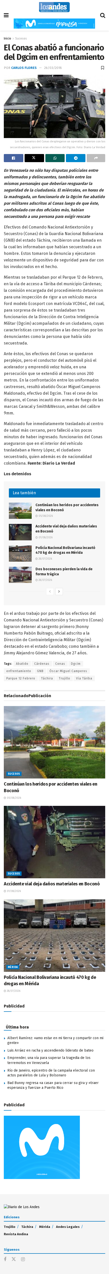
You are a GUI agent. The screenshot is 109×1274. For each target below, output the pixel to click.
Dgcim (76, 663)
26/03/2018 (53, 68)
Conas (60, 663)
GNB (40, 671)
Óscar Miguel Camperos (68, 671)
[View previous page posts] (50, 591)
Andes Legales (68, 1227)
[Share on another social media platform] (96, 158)
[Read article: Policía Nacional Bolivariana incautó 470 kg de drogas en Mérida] (20, 553)
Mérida (13, 967)
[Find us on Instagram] (23, 1260)
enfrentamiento (18, 671)
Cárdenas (41, 663)
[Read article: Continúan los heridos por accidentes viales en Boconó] (20, 511)
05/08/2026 (45, 516)
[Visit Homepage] (54, 7)
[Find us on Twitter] (13, 1259)
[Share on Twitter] (34, 158)
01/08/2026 (45, 537)
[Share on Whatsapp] (55, 158)
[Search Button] (102, 15)
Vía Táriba (84, 678)
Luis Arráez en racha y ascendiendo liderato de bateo (50, 1050)
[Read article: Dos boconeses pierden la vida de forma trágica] (20, 575)
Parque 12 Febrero (20, 678)
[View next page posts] (59, 591)
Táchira (47, 678)
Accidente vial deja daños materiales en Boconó (52, 884)
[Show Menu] (6, 15)
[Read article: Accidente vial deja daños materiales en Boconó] (20, 532)
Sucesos (21, 38)
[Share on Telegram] (75, 158)
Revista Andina (16, 1234)
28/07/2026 (45, 558)
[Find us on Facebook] (5, 1260)
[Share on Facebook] (13, 158)
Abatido (22, 663)
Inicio (7, 38)
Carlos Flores (24, 68)
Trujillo (64, 678)
